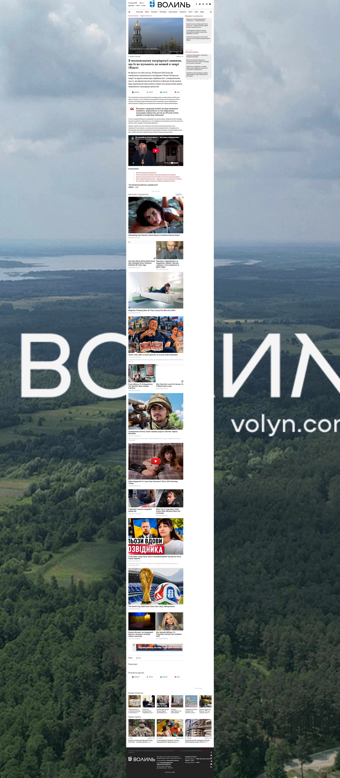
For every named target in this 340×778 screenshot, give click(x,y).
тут (136, 187)
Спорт (190, 12)
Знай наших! (173, 12)
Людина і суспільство (146, 16)
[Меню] (129, 12)
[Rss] (211, 767)
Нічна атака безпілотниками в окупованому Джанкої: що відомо (156, 175)
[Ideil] (170, 772)
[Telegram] (206, 5)
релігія (139, 658)
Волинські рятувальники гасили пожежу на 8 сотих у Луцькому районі (157, 177)
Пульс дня (139, 12)
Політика (154, 12)
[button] (142, 3)
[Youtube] (210, 5)
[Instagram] (203, 5)
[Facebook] (196, 5)
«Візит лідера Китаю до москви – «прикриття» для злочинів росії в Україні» (159, 179)
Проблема (163, 12)
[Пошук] (210, 12)
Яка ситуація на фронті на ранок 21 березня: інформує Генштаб (155, 181)
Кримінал (182, 12)
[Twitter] (200, 5)
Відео (202, 12)
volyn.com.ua (177, 750)
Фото (196, 12)
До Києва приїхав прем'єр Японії (146, 173)
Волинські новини (133, 16)
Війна (147, 12)
